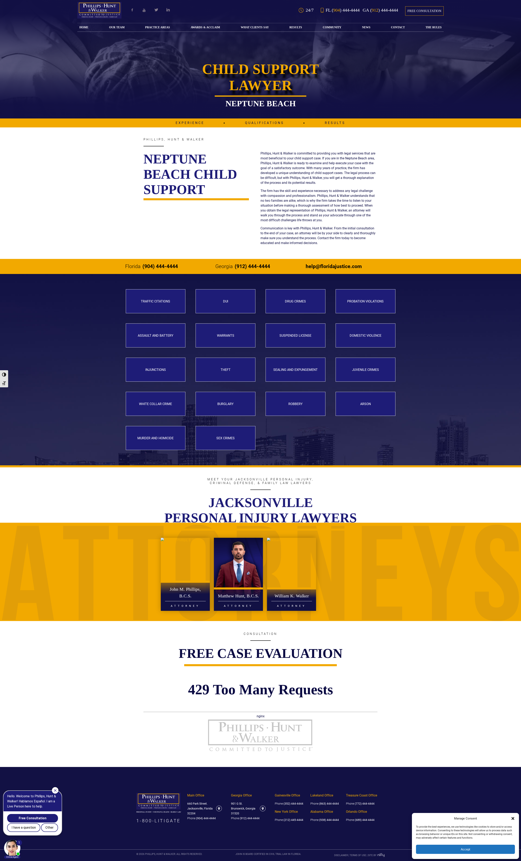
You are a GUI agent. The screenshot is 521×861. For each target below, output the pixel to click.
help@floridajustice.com (334, 266)
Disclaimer (341, 855)
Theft (226, 370)
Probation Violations (365, 301)
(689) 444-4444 (360, 820)
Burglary (225, 404)
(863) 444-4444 (324, 803)
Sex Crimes (225, 438)
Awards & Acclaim (205, 27)
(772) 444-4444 (360, 803)
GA (380, 10)
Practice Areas (157, 27)
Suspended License (295, 335)
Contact (398, 27)
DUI (225, 301)
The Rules (434, 27)
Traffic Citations (155, 301)
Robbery (295, 404)
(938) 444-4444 (324, 820)
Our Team (117, 27)
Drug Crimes (295, 301)
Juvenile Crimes (365, 370)
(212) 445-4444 (289, 820)
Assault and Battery (155, 335)
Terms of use (358, 855)
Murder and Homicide (155, 438)
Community (332, 27)
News (366, 27)
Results (295, 27)
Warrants (225, 335)
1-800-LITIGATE (158, 820)
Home (83, 27)
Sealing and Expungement (295, 370)
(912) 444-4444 (242, 266)
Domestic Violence (365, 335)
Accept (465, 849)
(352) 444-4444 (289, 803)
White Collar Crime (155, 404)
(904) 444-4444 (151, 266)
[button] (513, 818)
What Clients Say (255, 27)
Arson (365, 404)
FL (343, 10)
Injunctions (155, 370)
